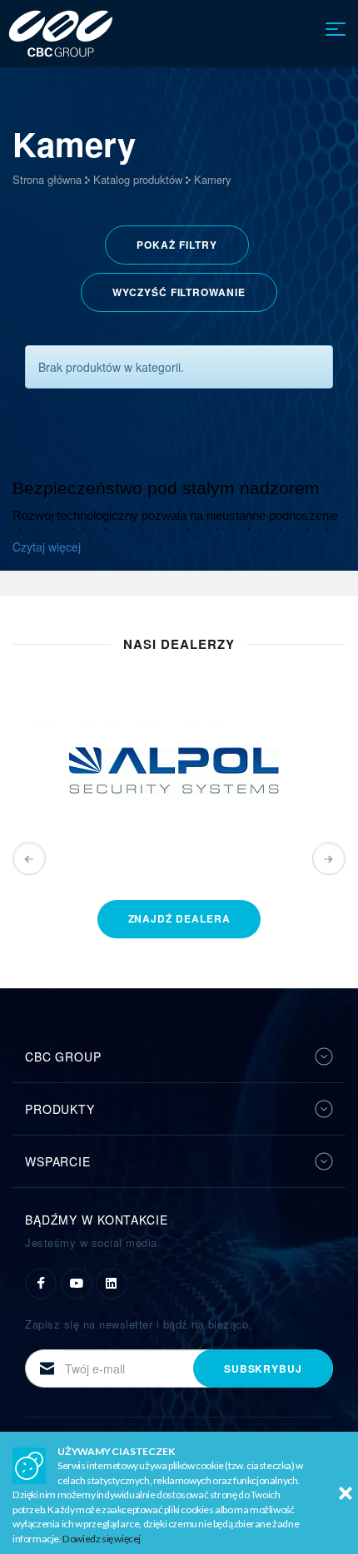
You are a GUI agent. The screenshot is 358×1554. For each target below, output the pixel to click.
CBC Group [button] (63, 1056)
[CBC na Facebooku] (41, 1282)
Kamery (212, 179)
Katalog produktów (137, 179)
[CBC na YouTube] (76, 1282)
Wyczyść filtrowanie (178, 292)
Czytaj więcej (46, 546)
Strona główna (47, 179)
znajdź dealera (179, 918)
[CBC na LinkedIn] (111, 1282)
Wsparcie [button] (58, 1161)
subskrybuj (263, 1368)
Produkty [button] (60, 1109)
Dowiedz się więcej (101, 1538)
